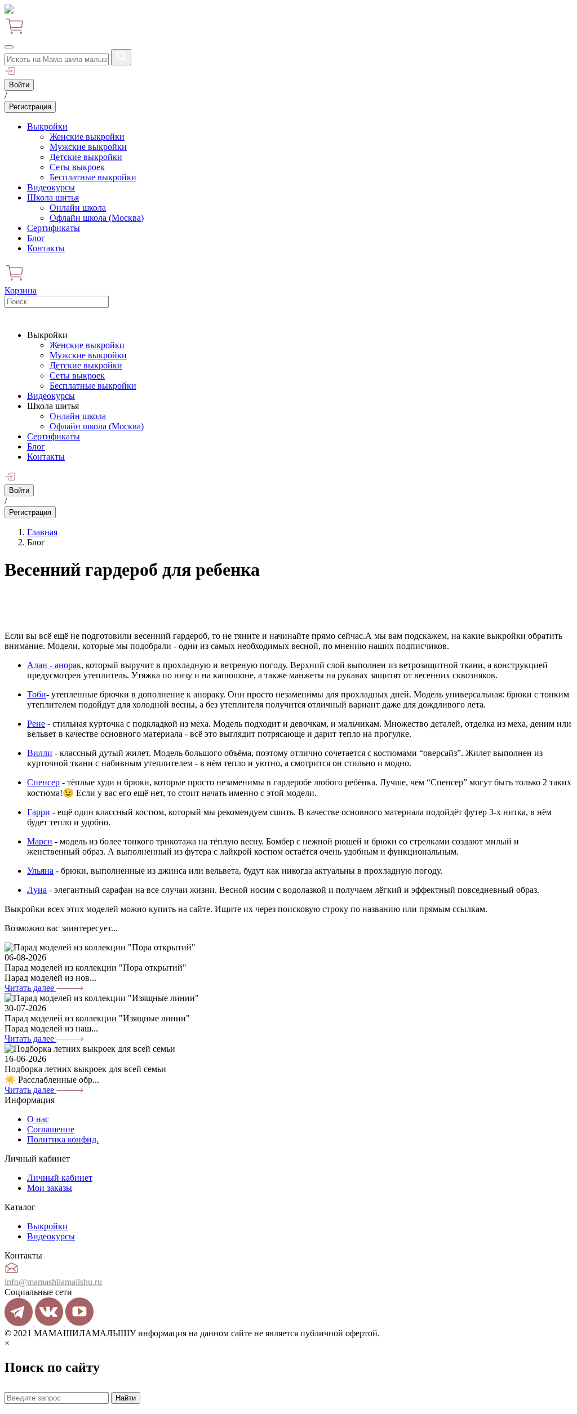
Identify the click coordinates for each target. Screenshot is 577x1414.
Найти (126, 1398)
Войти (19, 85)
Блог (36, 238)
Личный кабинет (59, 1177)
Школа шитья (53, 197)
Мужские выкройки (88, 147)
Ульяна (40, 870)
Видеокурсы (51, 187)
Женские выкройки (87, 136)
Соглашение (50, 1129)
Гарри (38, 812)
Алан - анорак (54, 665)
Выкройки (47, 126)
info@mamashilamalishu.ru (53, 1282)
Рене (36, 723)
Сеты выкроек (77, 167)
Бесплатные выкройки (93, 177)
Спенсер (43, 782)
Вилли (39, 753)
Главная (42, 532)
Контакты (46, 248)
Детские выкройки (86, 157)
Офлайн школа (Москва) (97, 218)
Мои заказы (49, 1188)
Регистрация (30, 107)
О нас (38, 1119)
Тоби (36, 694)
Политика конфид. (63, 1139)
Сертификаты (53, 228)
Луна (37, 890)
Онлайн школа (78, 207)
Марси (39, 841)
